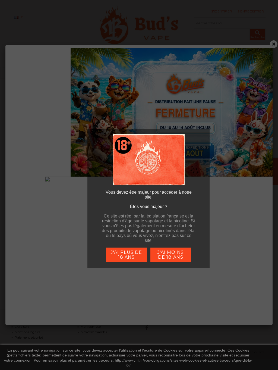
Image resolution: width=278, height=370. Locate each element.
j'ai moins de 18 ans (170, 255)
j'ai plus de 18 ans (126, 255)
